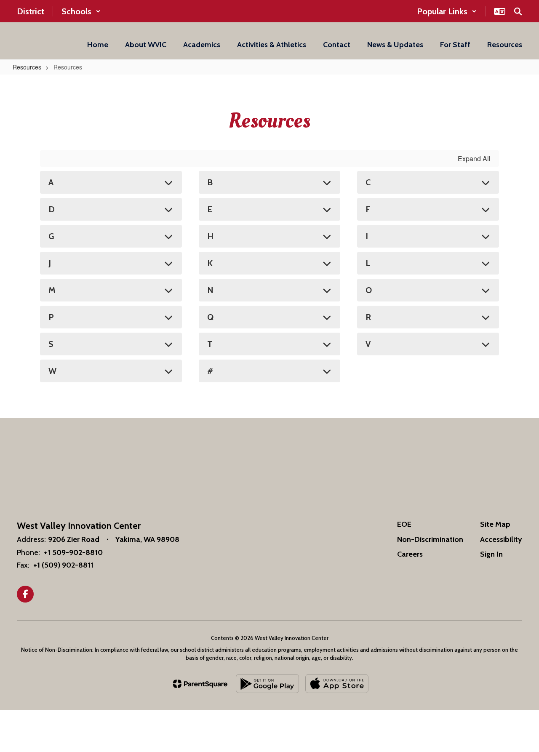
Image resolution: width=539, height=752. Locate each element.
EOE (404, 524)
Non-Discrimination (430, 539)
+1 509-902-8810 (73, 552)
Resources (27, 67)
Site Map (495, 524)
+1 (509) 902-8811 (63, 565)
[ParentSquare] (200, 683)
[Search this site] (518, 11)
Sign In (491, 554)
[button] (81, 11)
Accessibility (501, 539)
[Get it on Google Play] (267, 683)
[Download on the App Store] (336, 683)
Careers (410, 554)
